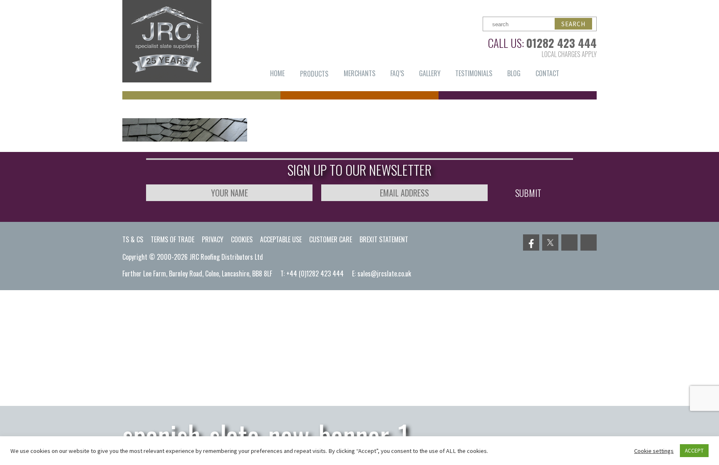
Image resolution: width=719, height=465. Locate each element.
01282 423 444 (561, 43)
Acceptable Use (281, 239)
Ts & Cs (132, 239)
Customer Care (330, 239)
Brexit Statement (384, 239)
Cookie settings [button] (654, 451)
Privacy (212, 239)
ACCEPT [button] (694, 450)
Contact (547, 73)
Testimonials (473, 73)
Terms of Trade (172, 239)
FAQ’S (397, 73)
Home (277, 73)
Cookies (242, 239)
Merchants (359, 73)
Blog (514, 73)
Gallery (430, 73)
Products (314, 74)
